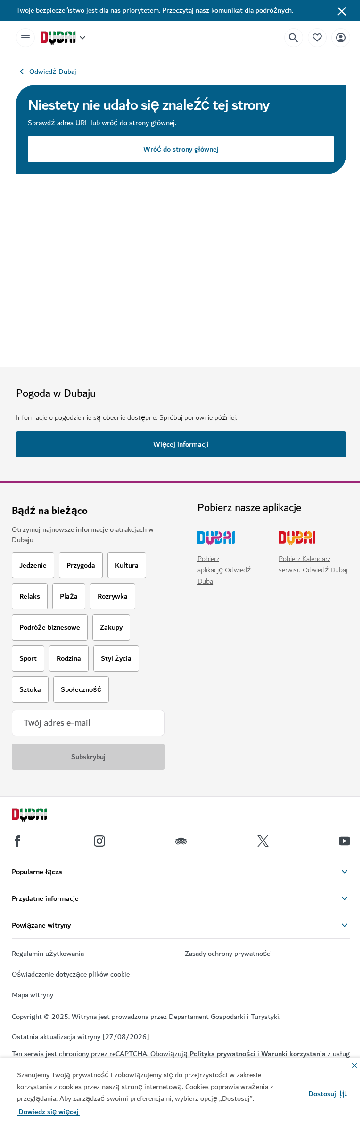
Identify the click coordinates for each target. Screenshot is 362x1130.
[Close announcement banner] (341, 10)
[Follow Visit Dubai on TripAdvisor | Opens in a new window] (181, 841)
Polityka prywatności (222, 1054)
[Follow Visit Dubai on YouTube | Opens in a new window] (344, 841)
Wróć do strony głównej (181, 149)
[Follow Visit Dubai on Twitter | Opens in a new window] (263, 841)
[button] (327, 1093)
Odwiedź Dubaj (52, 71)
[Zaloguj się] (341, 37)
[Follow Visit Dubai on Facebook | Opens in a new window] (17, 841)
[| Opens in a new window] (99, 841)
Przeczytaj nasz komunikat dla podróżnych (227, 10)
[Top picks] (317, 37)
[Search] (293, 37)
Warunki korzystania (293, 1054)
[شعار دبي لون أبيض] (40, 816)
